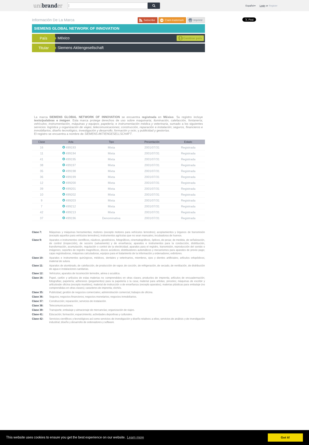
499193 (71, 147)
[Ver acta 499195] (78, 159)
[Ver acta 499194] (78, 153)
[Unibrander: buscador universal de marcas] (47, 6)
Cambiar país (192, 38)
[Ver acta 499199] (78, 177)
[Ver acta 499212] (78, 206)
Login (262, 5)
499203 (71, 200)
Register (273, 5)
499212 (71, 206)
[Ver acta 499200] (78, 182)
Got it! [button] (285, 437)
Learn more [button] (135, 437)
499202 (71, 194)
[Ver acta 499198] (78, 171)
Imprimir (198, 20)
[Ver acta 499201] (78, 188)
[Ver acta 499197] (78, 165)
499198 (71, 171)
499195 (71, 159)
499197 (71, 165)
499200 (71, 182)
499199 (71, 177)
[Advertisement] (118, 83)
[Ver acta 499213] (78, 212)
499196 (71, 218)
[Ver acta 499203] (78, 200)
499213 (71, 212)
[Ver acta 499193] (78, 147)
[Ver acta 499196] (78, 218)
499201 (71, 188)
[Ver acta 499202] (78, 194)
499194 (71, 153)
